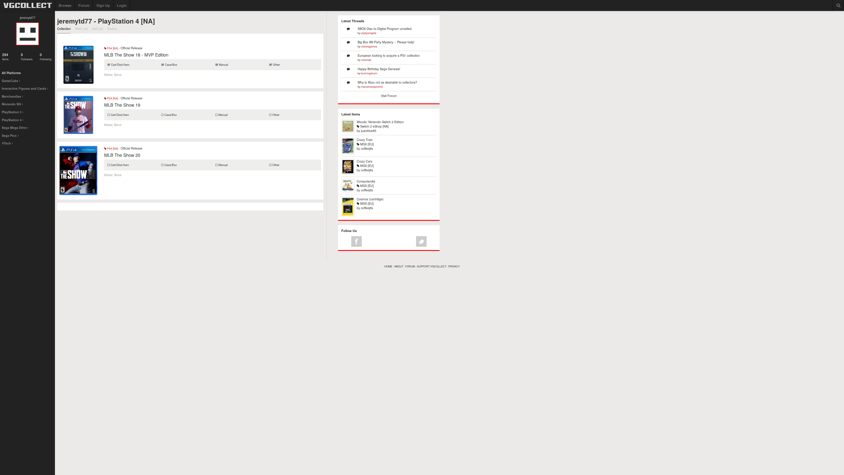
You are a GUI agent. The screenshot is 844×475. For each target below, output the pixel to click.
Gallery (112, 28)
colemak (366, 60)
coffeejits (367, 148)
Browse (65, 5)
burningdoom (369, 73)
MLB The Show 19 (122, 105)
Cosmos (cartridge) (370, 199)
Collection (64, 28)
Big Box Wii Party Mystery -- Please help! (386, 42)
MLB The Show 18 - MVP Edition (136, 54)
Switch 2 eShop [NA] (374, 126)
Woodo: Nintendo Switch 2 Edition (380, 122)
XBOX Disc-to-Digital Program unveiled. (385, 28)
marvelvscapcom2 (372, 86)
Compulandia (366, 181)
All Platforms (11, 73)
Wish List (81, 28)
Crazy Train (365, 139)
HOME (388, 266)
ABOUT (398, 266)
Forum (83, 5)
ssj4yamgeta (368, 33)
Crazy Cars (364, 161)
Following (45, 56)
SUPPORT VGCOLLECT (431, 266)
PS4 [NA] (112, 48)
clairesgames (369, 46)
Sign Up (103, 5)
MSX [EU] (366, 144)
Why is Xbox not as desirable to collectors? (387, 82)
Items (5, 56)
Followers (27, 56)
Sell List (97, 28)
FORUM (410, 266)
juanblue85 (368, 130)
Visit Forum (389, 95)
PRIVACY (454, 266)
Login (122, 5)
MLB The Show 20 (122, 155)
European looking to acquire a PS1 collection (389, 55)
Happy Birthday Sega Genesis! (379, 69)
